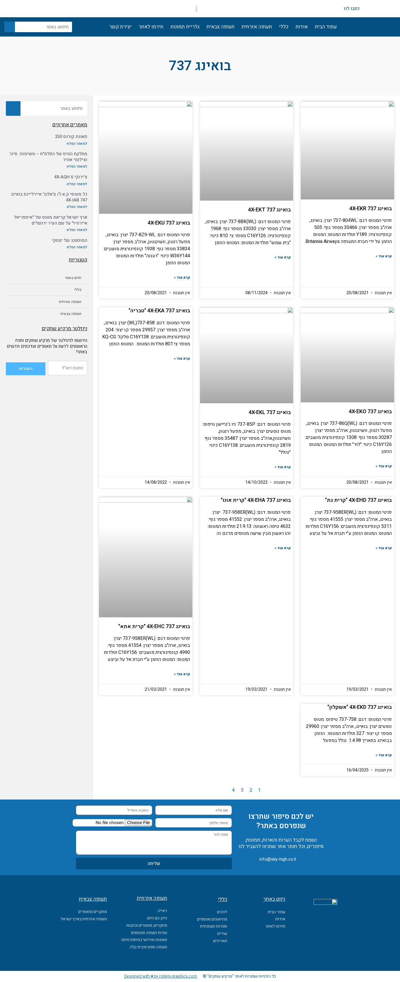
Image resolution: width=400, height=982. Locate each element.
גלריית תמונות (184, 26)
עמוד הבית (326, 26)
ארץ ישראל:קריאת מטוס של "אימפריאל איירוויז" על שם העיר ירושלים (50, 220)
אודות (301, 26)
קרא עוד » (384, 256)
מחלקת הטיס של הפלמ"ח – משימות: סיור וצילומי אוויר (48, 157)
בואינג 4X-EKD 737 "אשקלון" (359, 707)
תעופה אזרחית (257, 26)
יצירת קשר (120, 26)
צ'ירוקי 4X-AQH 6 (70, 177)
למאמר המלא (77, 143)
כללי (283, 26)
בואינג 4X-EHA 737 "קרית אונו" (256, 500)
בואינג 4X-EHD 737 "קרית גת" (358, 500)
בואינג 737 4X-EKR (370, 209)
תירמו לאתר (151, 26)
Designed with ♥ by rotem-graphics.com (160, 976)
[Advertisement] (46, 469)
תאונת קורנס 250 (71, 136)
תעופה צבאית (220, 26)
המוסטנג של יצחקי (69, 240)
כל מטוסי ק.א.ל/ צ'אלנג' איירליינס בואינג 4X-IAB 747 (49, 197)
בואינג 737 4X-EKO (370, 412)
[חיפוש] (9, 27)
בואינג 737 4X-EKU (169, 223)
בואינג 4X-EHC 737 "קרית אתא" (154, 626)
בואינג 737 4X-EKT (269, 210)
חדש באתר (73, 277)
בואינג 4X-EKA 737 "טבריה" (159, 311)
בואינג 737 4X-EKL (270, 412)
